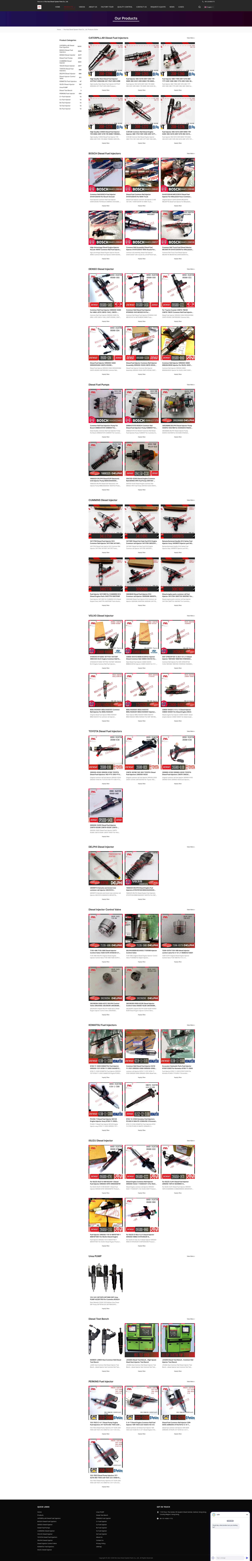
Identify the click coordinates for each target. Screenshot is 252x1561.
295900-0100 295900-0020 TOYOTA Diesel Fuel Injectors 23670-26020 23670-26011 (176, 774)
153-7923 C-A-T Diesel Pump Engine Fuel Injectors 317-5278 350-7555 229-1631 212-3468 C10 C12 (105, 1425)
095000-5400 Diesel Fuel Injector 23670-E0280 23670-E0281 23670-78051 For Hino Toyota (104, 827)
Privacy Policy (101, 1543)
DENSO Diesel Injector (44, 1525)
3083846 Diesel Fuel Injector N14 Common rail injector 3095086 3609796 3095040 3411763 (141, 596)
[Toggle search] (199, 7)
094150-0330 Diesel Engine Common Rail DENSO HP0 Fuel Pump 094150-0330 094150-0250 (140, 481)
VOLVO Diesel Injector (44, 1534)
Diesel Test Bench (102, 1515)
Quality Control (124, 7)
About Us (93, 7)
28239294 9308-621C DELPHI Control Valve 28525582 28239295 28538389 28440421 (104, 1005)
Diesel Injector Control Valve (47, 1543)
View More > (191, 38)
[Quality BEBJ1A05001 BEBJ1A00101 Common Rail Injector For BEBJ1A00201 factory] (106, 690)
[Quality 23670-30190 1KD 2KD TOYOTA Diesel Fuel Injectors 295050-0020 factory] (142, 753)
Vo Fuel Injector (101, 1531)
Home (57, 7)
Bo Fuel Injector (101, 1528)
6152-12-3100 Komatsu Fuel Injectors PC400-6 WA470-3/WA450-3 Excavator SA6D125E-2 (141, 1121)
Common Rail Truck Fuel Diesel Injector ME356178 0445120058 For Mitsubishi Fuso (177, 249)
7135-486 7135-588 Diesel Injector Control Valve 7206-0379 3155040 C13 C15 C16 (105, 952)
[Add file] (213, 1558)
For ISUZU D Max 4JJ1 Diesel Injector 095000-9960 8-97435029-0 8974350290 (140, 1237)
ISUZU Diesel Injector (44, 1550)
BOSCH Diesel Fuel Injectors (46, 1521)
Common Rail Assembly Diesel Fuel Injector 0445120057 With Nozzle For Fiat (140, 249)
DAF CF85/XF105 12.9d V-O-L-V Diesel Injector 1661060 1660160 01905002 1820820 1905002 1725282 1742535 (177, 659)
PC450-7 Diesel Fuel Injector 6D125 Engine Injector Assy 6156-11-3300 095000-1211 (103, 1121)
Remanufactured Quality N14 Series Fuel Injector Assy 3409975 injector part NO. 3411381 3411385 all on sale (177, 543)
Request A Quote (158, 7)
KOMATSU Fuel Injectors (45, 1547)
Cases (181, 7)
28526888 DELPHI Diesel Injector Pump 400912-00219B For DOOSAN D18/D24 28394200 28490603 (177, 428)
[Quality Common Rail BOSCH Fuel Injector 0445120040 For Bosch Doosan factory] (106, 175)
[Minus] (247, 1514)
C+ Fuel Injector (101, 1521)
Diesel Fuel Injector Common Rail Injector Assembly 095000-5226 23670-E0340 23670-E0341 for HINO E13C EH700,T (141, 365)
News (172, 7)
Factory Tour (107, 7)
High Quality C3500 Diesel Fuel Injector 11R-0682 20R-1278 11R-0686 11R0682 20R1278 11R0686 (105, 134)
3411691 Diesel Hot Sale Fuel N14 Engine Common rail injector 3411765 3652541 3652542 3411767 (141, 543)
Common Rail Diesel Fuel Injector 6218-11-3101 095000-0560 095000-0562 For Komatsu (141, 1068)
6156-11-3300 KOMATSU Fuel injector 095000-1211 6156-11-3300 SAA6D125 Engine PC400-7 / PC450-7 (105, 1068)
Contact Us (141, 7)
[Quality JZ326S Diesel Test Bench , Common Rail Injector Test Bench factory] (178, 1340)
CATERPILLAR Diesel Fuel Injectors (49, 1518)
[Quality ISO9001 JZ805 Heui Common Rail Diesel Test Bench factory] (106, 1340)
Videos (82, 7)
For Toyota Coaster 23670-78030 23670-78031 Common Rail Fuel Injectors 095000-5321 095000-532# (177, 312)
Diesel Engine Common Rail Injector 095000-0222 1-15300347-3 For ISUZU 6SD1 (141, 1184)
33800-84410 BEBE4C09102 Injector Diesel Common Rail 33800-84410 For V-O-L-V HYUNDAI (140, 659)
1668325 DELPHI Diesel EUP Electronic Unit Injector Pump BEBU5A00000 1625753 (104, 481)
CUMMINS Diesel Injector (46, 1531)
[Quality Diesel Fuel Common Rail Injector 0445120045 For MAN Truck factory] (142, 175)
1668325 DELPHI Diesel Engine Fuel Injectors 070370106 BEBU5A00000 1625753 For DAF (140, 890)
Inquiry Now (105, 90)
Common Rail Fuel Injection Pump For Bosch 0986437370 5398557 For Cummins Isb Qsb (104, 428)
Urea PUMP (100, 1512)
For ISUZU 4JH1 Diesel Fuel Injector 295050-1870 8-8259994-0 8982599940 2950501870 (175, 1184)
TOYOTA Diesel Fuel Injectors (47, 1537)
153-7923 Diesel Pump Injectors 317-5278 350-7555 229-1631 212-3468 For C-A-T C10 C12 (105, 1477)
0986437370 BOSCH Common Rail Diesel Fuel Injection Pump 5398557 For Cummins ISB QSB (141, 428)
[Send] (247, 1558)
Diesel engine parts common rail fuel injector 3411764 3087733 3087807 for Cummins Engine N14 (177, 596)
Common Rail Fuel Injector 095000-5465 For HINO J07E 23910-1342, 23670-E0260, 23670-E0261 (105, 312)
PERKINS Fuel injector (103, 1518)
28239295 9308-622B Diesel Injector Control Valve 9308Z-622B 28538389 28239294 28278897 (140, 1005)
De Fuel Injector (101, 1534)
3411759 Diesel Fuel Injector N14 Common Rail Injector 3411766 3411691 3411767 (105, 543)
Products (68, 7)
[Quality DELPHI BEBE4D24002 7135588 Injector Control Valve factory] (142, 931)
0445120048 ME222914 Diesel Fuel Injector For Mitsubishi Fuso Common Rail (176, 196)
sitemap (99, 1547)
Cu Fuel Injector (101, 1525)
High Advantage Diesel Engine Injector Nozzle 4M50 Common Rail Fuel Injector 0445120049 (105, 249)
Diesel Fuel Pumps (43, 1528)
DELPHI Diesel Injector (45, 1540)
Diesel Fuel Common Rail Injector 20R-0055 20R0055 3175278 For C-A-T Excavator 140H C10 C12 (176, 1425)
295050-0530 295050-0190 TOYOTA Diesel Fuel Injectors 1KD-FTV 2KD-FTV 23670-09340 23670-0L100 (105, 774)
